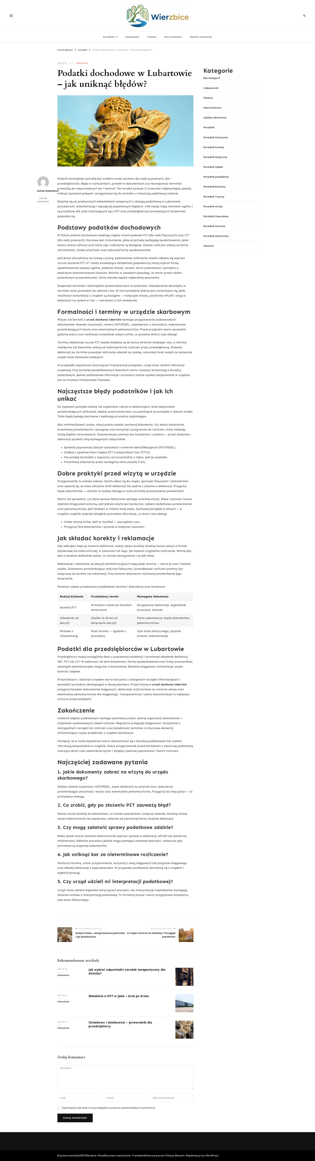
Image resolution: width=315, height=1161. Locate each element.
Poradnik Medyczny (215, 157)
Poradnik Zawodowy (216, 216)
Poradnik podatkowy (216, 176)
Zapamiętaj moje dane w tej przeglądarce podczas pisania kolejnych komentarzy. (109, 1107)
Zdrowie (208, 245)
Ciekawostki (132, 37)
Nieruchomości (173, 37)
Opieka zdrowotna (201, 37)
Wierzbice (90, 1155)
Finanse (152, 37)
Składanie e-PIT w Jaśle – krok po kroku (119, 996)
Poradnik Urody (213, 206)
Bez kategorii (211, 78)
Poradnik (82, 63)
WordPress (212, 1155)
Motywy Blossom (174, 1155)
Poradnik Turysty (213, 196)
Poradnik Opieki (213, 167)
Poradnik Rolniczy (214, 186)
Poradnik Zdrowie (214, 226)
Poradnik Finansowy (215, 137)
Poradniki (109, 37)
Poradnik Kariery (213, 147)
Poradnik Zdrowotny (216, 236)
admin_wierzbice (43, 191)
